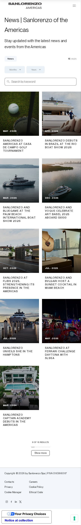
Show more (40, 453)
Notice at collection (19, 520)
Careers (33, 482)
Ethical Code (36, 492)
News (11, 58)
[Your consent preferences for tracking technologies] (74, 518)
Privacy (9, 487)
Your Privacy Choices (30, 514)
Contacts (9, 482)
